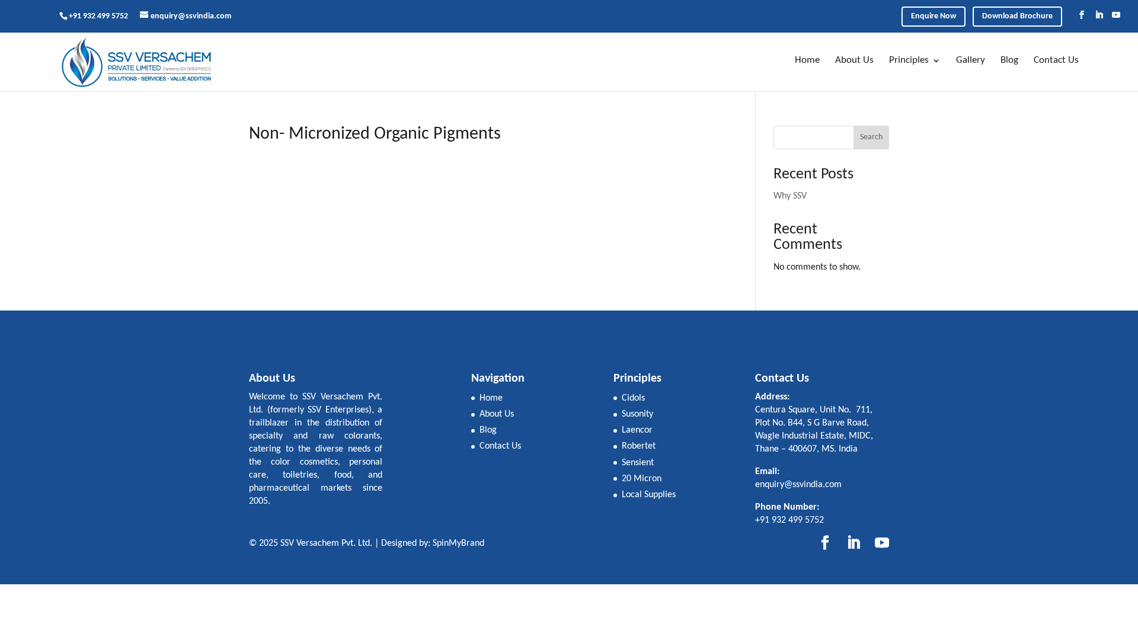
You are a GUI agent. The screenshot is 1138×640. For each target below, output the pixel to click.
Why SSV (790, 196)
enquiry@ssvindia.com (798, 484)
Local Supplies (649, 495)
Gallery (970, 60)
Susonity (637, 414)
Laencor (637, 430)
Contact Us (1056, 60)
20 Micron (641, 479)
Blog (1009, 60)
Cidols (633, 398)
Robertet (639, 446)
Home (807, 60)
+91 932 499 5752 (98, 16)
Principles (909, 60)
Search (871, 137)
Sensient (638, 463)
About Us (854, 60)
